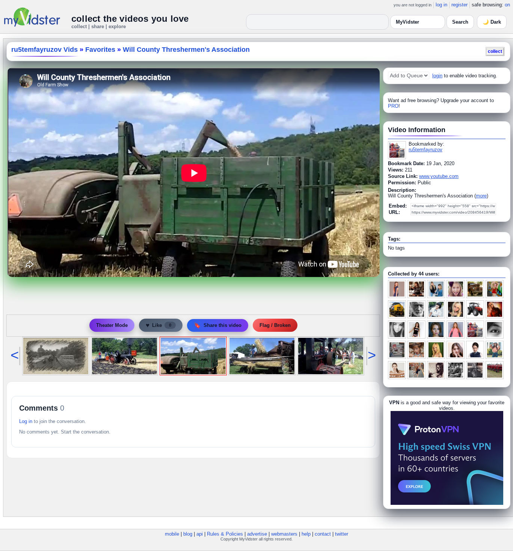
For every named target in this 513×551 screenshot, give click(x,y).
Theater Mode (112, 325)
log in (441, 5)
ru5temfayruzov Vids (44, 49)
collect (495, 51)
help (306, 534)
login (437, 75)
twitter (341, 534)
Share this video (217, 325)
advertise (257, 534)
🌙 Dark (492, 22)
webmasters (284, 534)
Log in (25, 421)
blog (187, 534)
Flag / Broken (275, 325)
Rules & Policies (225, 534)
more (481, 196)
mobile (172, 534)
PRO (393, 106)
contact (323, 534)
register (459, 5)
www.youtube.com (439, 176)
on (507, 5)
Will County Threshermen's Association (186, 49)
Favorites (100, 49)
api (199, 534)
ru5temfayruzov (425, 149)
